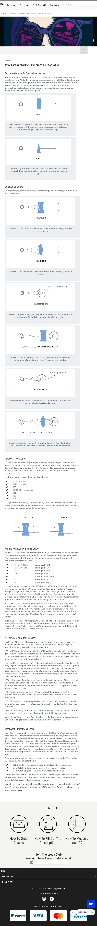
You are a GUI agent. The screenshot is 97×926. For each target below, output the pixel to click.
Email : (56, 888)
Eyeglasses (11, 5)
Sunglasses (24, 5)
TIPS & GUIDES (7, 876)
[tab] (44, 50)
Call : (38, 888)
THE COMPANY (7, 882)
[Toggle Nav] (84, 50)
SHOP (3, 871)
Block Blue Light (39, 5)
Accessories (54, 5)
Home (4, 13)
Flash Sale (67, 5)
